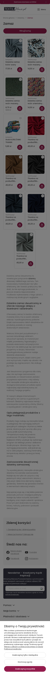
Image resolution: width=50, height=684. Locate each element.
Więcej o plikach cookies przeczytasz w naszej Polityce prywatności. (23, 647)
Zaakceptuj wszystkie (25, 669)
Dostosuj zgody (25, 662)
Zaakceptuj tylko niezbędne (25, 655)
